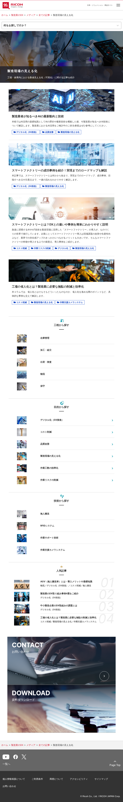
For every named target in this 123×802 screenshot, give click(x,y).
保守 (42, 386)
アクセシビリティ (79, 779)
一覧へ (6, 764)
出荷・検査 (46, 362)
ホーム (4, 15)
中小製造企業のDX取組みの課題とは (58, 605)
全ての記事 (44, 15)
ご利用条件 (37, 779)
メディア (30, 15)
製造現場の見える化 (50, 455)
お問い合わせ (9, 786)
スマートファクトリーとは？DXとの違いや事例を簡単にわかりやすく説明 (60, 224)
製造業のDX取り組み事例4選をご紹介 (59, 593)
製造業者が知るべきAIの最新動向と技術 (38, 116)
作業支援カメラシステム (52, 549)
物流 (42, 374)
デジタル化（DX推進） (52, 419)
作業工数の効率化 (49, 467)
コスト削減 (46, 431)
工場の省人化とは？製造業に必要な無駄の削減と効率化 (48, 286)
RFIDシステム (47, 525)
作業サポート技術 (49, 537)
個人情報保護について (14, 779)
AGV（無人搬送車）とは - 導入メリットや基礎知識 (66, 581)
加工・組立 (46, 350)
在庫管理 (44, 338)
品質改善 (44, 443)
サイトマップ (101, 779)
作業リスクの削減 (49, 479)
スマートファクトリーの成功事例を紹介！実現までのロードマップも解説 (59, 170)
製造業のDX (17, 15)
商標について (56, 779)
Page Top (115, 765)
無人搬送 (44, 513)
